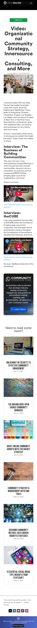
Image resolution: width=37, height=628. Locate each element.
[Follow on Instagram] (26, 610)
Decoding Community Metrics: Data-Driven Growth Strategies (18, 533)
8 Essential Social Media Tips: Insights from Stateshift (18, 574)
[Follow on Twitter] (10, 610)
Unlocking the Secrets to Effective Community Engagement (18, 365)
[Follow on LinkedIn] (14, 610)
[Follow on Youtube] (18, 610)
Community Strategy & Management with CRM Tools (18, 491)
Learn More (20, 309)
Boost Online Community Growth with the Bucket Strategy (18, 449)
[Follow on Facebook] (22, 610)
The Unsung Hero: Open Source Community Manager (18, 407)
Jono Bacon (13, 73)
